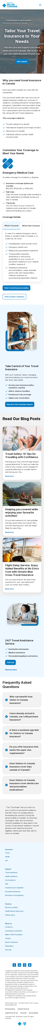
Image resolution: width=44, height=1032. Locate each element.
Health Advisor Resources (14, 911)
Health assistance (11, 876)
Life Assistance (10, 880)
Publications (9, 946)
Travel (7, 853)
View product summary (14, 297)
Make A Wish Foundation (14, 934)
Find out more (11, 670)
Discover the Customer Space (20, 404)
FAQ (6, 884)
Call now (10, 662)
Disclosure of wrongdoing (14, 895)
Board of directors (11, 942)
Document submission (12, 891)
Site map (8, 950)
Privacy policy (10, 1009)
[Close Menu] (40, 5)
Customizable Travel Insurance (18, 20)
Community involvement (13, 931)
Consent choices (23, 1009)
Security (23, 1013)
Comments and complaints (14, 888)
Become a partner (11, 907)
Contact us (9, 927)
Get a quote (22, 61)
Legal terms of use (11, 1013)
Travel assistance (11, 872)
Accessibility (33, 1013)
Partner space (10, 915)
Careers (8, 938)
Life (6, 860)
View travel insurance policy (16, 288)
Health (7, 857)
